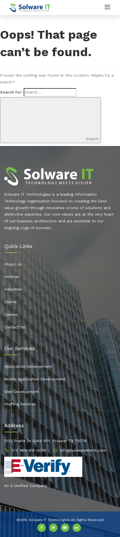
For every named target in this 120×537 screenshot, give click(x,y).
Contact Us (14, 327)
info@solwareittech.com (83, 450)
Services (12, 276)
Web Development (21, 391)
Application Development (28, 366)
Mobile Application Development (35, 379)
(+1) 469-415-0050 (28, 450)
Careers (11, 314)
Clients (10, 302)
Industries (13, 289)
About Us (12, 264)
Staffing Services (20, 404)
